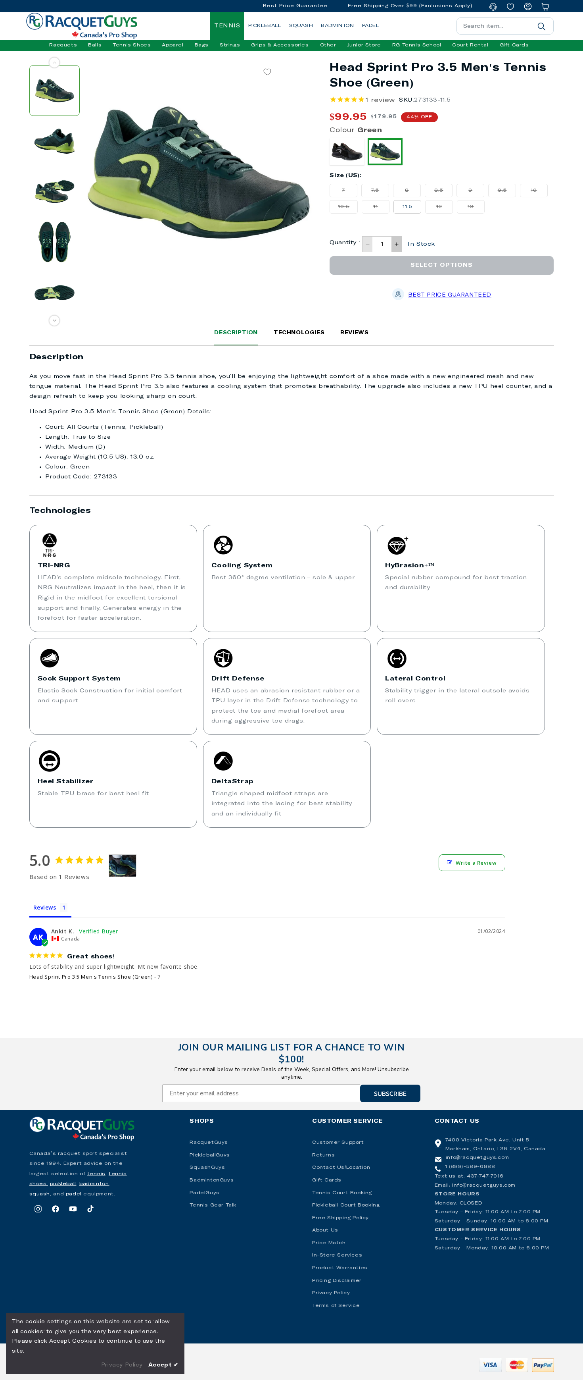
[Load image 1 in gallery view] (54, 90)
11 (381, 209)
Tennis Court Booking (342, 1193)
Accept (163, 1365)
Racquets (63, 45)
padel (74, 1194)
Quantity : (345, 242)
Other (328, 45)
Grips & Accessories (280, 45)
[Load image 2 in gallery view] (54, 141)
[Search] (542, 26)
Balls (95, 45)
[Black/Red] (347, 151)
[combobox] (505, 26)
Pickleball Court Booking (346, 1205)
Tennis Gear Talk (213, 1205)
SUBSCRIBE (390, 1093)
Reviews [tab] (44, 907)
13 (476, 209)
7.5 (380, 192)
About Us (325, 1230)
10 (539, 192)
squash (39, 1194)
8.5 (443, 192)
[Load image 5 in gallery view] (54, 292)
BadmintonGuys (212, 1180)
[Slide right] (54, 321)
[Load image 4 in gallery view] (54, 242)
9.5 (507, 192)
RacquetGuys (209, 1142)
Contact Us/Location (341, 1167)
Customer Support (338, 1142)
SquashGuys (207, 1167)
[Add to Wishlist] (267, 72)
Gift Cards (326, 1180)
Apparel (172, 45)
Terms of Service (336, 1305)
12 (444, 209)
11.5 (407, 206)
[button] (63, 45)
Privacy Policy (331, 1293)
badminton (94, 1183)
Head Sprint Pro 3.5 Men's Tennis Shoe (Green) (91, 976)
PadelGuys (204, 1193)
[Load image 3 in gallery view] (54, 191)
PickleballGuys (210, 1155)
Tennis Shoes (132, 45)
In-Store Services (337, 1255)
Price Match (329, 1243)
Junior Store (364, 45)
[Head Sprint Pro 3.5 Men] (122, 866)
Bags (202, 45)
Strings (230, 45)
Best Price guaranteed (450, 295)
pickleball (63, 1183)
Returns (323, 1155)
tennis (96, 1174)
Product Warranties (340, 1268)
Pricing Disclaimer (337, 1280)
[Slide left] (54, 62)
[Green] (385, 151)
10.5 (348, 209)
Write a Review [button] (476, 862)
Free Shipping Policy (340, 1218)
